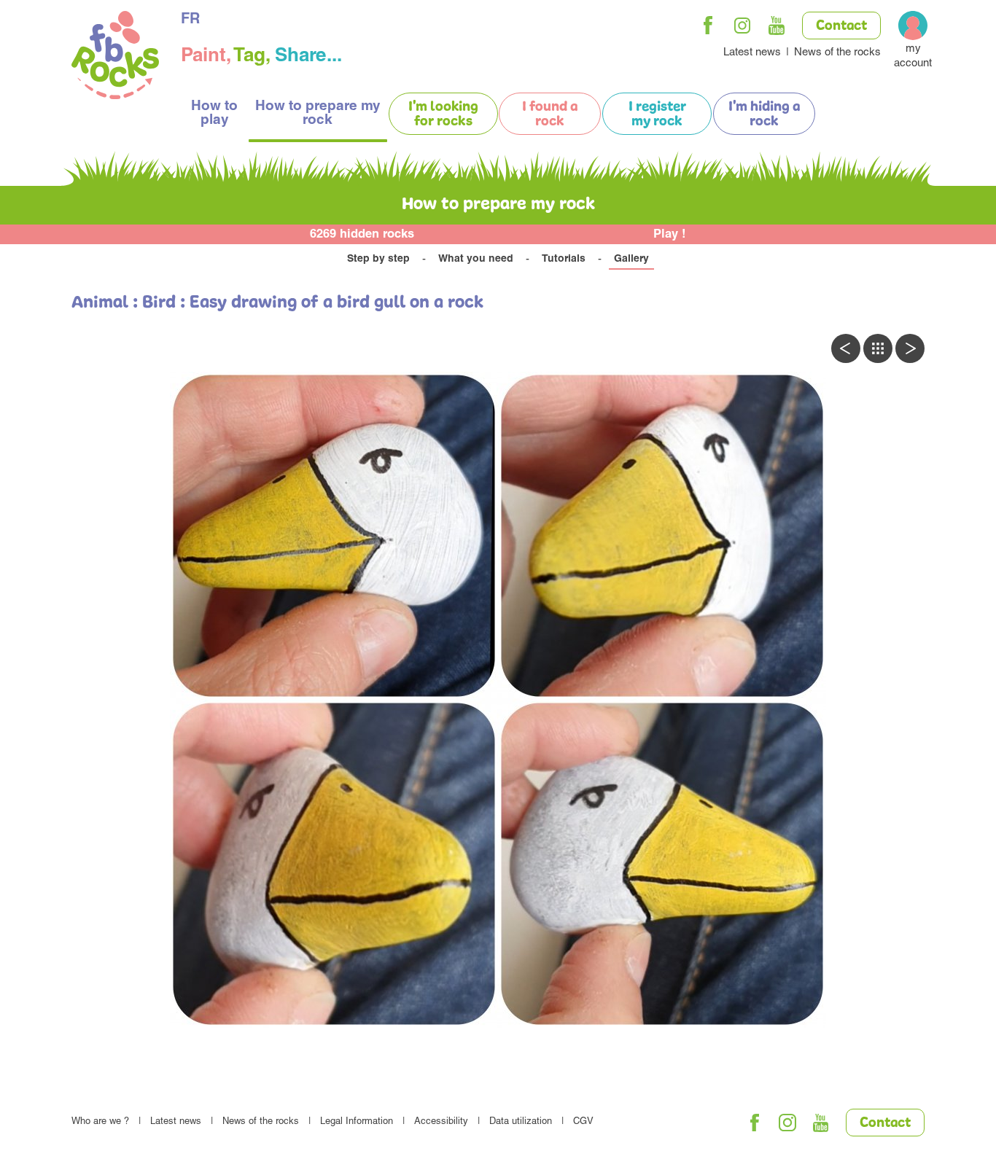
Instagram (742, 25)
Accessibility (441, 1122)
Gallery (631, 259)
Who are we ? (100, 1122)
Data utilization (520, 1122)
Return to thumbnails (877, 348)
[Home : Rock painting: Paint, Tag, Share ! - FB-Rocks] (115, 57)
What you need (475, 259)
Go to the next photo (910, 348)
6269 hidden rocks (362, 235)
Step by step (378, 259)
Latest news (752, 52)
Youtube (776, 25)
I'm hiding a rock (764, 114)
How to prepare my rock (318, 114)
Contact (841, 26)
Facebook (708, 25)
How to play (214, 114)
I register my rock (657, 114)
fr (190, 20)
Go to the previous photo (845, 348)
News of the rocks (837, 52)
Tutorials (563, 259)
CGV (583, 1122)
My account (913, 56)
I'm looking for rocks (443, 114)
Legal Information (356, 1122)
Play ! (669, 235)
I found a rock (549, 114)
